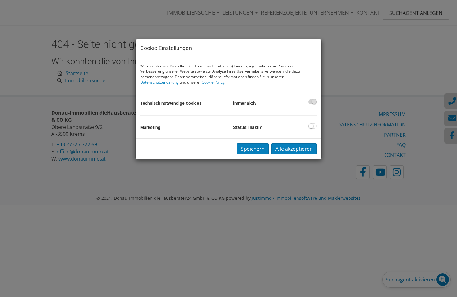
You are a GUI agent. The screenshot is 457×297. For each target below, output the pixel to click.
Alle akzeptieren (294, 148)
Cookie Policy (213, 82)
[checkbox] (312, 101)
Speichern (253, 148)
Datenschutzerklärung (159, 82)
